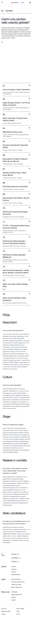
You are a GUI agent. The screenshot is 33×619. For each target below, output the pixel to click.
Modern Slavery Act (16, 587)
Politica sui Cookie (16, 584)
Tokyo (18, 611)
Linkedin (13, 566)
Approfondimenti (15, 574)
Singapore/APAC (5, 611)
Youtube (13, 571)
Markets (13, 597)
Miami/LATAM (20, 608)
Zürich (18, 614)
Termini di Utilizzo (16, 579)
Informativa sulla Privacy (18, 582)
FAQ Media (14, 592)
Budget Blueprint (16, 594)
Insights (13, 600)
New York (3, 608)
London (3, 614)
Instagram (14, 569)
